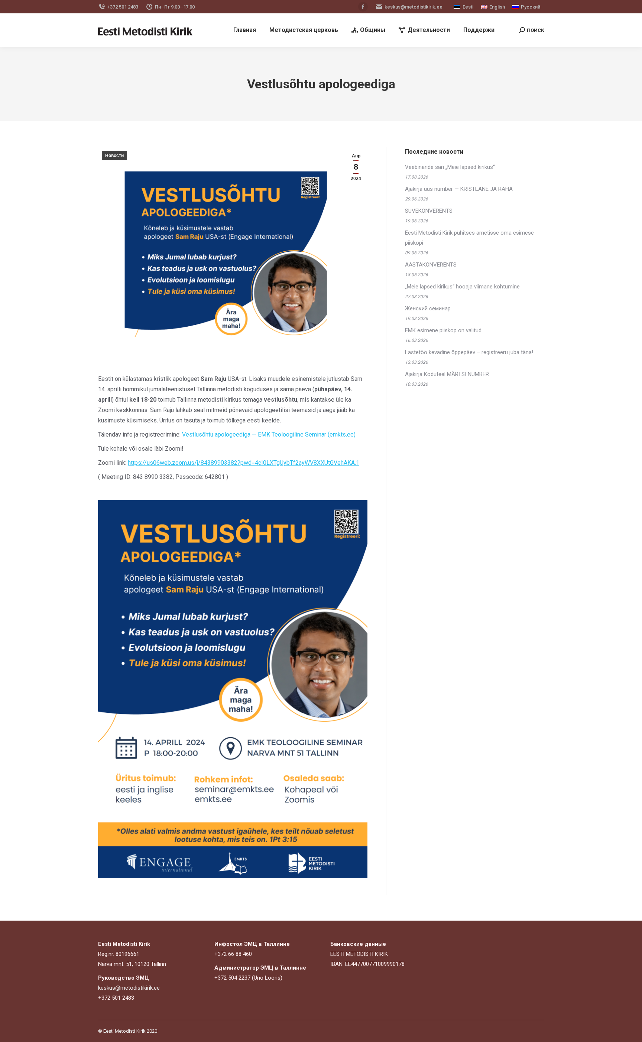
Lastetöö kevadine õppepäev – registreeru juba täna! (469, 352)
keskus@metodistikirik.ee (413, 7)
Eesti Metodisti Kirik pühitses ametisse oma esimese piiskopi (469, 237)
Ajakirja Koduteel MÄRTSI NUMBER (447, 374)
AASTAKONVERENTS (431, 264)
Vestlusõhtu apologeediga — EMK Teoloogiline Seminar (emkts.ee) (269, 434)
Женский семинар (428, 308)
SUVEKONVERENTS (429, 211)
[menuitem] (244, 30)
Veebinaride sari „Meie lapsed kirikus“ (450, 167)
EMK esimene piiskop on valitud (443, 330)
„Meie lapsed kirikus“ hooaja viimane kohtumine (462, 286)
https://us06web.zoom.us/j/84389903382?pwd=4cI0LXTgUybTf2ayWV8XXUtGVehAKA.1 (243, 462)
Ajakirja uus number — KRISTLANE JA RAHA (459, 189)
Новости (114, 155)
